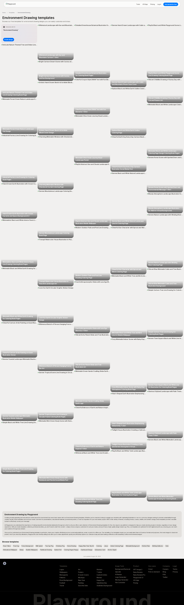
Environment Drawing (24, 12)
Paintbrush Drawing (46, 550)
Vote (167, 546)
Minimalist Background (132, 546)
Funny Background (27, 546)
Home (4, 12)
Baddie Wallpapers (32, 550)
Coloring (98, 546)
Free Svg (16, 546)
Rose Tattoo (7, 546)
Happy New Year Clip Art (86, 546)
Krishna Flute (146, 546)
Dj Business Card (100, 550)
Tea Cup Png (49, 546)
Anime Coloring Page (116, 546)
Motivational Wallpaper (10, 550)
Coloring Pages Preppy (71, 550)
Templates (12, 12)
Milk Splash (39, 546)
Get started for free (171, 4)
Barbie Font (58, 550)
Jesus (106, 546)
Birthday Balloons (157, 546)
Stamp (21, 550)
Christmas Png (60, 546)
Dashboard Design (86, 550)
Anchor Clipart (112, 550)
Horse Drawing (71, 546)
